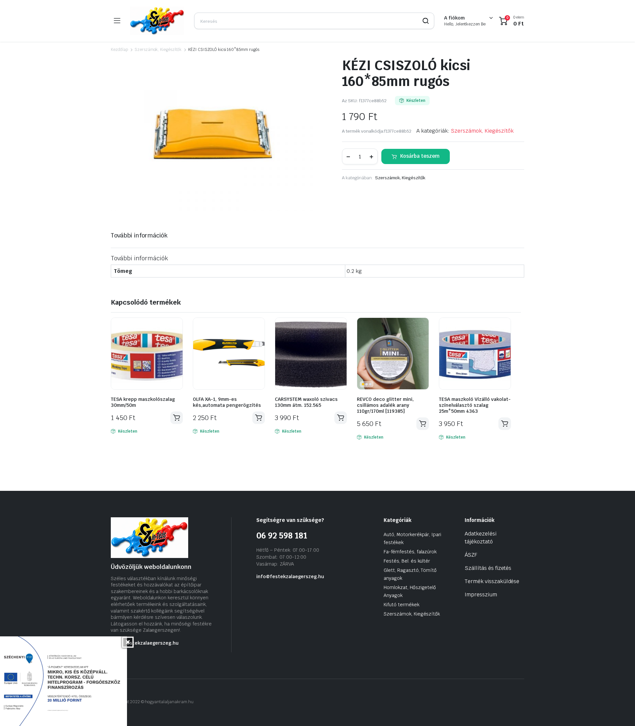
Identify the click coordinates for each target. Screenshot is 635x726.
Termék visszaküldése (492, 581)
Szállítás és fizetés (488, 568)
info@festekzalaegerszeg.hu (145, 643)
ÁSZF (471, 554)
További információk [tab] (139, 235)
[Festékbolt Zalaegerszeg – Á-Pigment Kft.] (157, 21)
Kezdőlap (119, 49)
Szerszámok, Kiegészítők (158, 49)
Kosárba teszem (420, 156)
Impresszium (481, 594)
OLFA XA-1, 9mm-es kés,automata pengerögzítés (227, 402)
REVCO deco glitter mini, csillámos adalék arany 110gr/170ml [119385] (385, 405)
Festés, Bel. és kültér (407, 561)
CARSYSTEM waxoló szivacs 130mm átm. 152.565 (306, 402)
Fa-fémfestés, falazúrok (410, 552)
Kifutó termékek (401, 605)
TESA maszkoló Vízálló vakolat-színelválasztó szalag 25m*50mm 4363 (475, 405)
